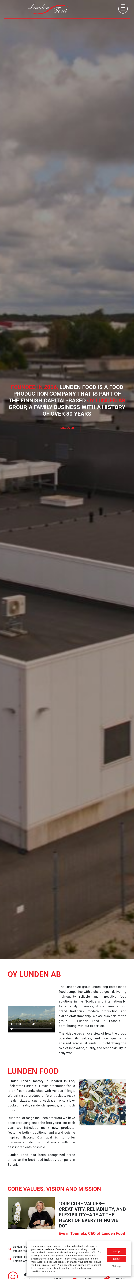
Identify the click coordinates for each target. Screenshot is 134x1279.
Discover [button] (67, 428)
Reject (116, 1258)
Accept (116, 1251)
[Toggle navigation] (123, 9)
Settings (116, 1266)
